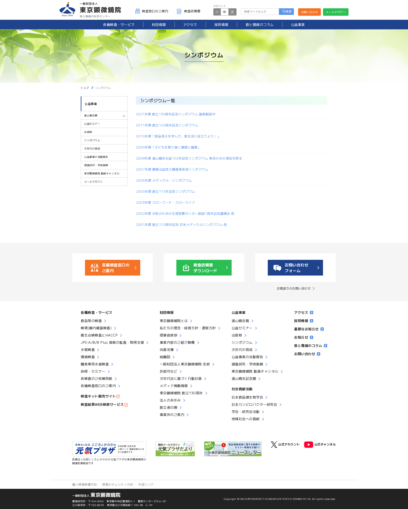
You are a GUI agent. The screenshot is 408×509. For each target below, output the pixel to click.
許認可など (168, 371)
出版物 (88, 132)
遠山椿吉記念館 (244, 378)
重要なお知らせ (306, 328)
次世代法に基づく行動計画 (181, 378)
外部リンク (146, 484)
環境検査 (88, 356)
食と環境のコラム (260, 24)
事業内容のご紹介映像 (177, 342)
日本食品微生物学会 (247, 397)
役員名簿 (167, 349)
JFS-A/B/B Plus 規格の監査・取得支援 (112, 342)
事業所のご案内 (172, 414)
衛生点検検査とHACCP (99, 335)
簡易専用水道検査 (95, 363)
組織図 (165, 356)
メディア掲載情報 (174, 385)
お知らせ (301, 337)
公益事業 (298, 24)
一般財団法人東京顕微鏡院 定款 (185, 363)
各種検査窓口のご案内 (98, 385)
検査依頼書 (192, 11)
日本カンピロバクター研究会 (254, 404)
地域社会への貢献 (246, 418)
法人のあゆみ (170, 400)
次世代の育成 (92, 148)
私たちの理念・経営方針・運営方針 (188, 327)
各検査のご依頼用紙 (96, 378)
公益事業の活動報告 (96, 156)
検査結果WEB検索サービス (102, 404)
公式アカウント (289, 444)
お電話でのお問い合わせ (294, 288)
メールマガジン (336, 12)
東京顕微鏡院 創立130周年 (181, 392)
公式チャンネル (325, 444)
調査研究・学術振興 (96, 165)
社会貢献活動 (242, 388)
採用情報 (221, 24)
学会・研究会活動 (246, 411)
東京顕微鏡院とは (174, 320)
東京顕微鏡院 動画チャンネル (101, 173)
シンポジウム (92, 140)
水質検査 (88, 349)
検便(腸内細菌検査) (96, 327)
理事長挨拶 (168, 335)
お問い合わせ (309, 12)
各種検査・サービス (96, 312)
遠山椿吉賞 (240, 320)
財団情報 (159, 24)
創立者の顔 (168, 407)
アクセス (190, 24)
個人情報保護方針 (84, 484)
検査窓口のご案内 (155, 11)
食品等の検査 (91, 320)
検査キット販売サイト (98, 396)
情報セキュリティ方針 (117, 484)
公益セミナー (92, 123)
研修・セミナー (93, 371)
